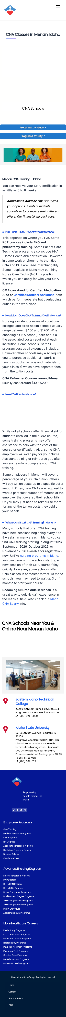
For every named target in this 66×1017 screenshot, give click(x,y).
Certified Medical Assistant (34, 295)
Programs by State (32, 127)
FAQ (10, 1005)
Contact (12, 991)
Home (11, 985)
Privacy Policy (15, 998)
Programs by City (31, 136)
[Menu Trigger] (58, 7)
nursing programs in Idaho (39, 555)
